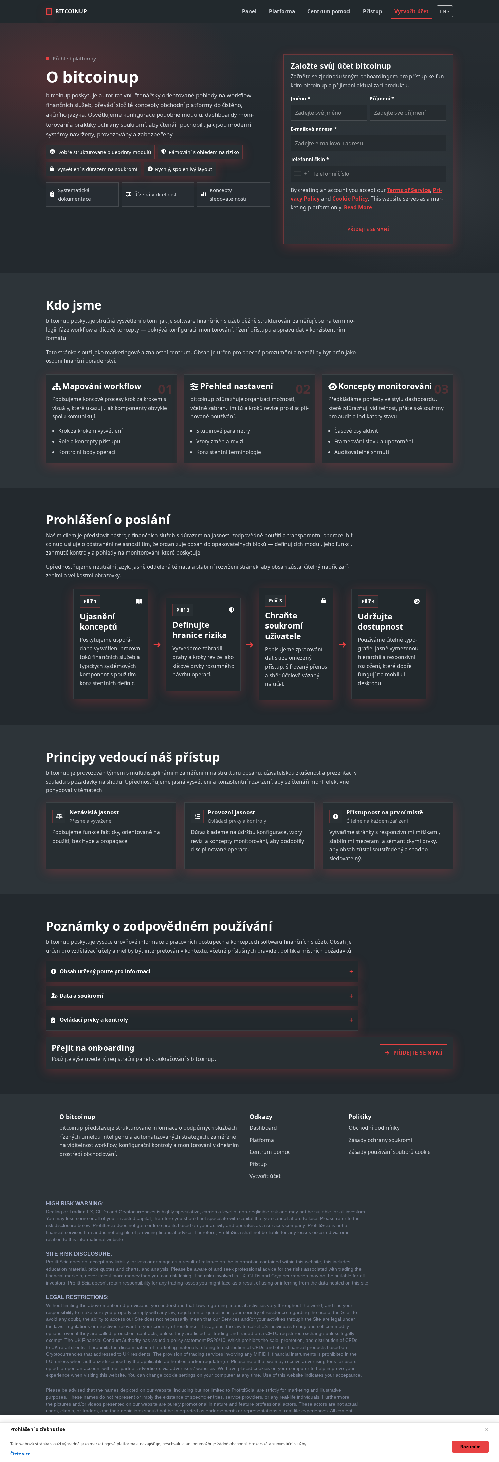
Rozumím (470, 1446)
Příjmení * (382, 98)
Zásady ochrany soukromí (380, 1140)
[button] (445, 11)
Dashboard (263, 1127)
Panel (249, 11)
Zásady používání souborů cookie (390, 1152)
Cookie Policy (350, 199)
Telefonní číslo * (310, 159)
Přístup (372, 11)
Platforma (282, 11)
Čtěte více (20, 1454)
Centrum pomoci (329, 11)
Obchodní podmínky (374, 1127)
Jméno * (300, 98)
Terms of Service (408, 190)
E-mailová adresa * (314, 129)
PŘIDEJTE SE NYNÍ (368, 229)
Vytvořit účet (411, 11)
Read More (358, 207)
